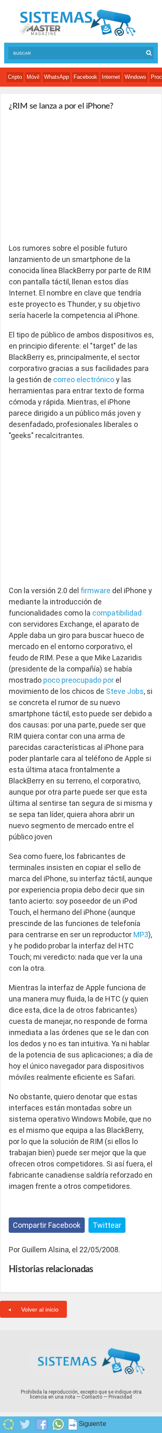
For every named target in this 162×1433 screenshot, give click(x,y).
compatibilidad (117, 613)
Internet (111, 77)
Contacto (91, 1397)
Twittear (107, 1225)
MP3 (140, 934)
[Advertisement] (71, 176)
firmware (95, 590)
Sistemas (78, 23)
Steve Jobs (125, 691)
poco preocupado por (78, 680)
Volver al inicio (40, 1309)
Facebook (85, 77)
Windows (135, 77)
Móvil (33, 77)
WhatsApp (56, 77)
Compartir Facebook (47, 1225)
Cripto (15, 77)
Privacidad (120, 1397)
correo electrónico (83, 379)
